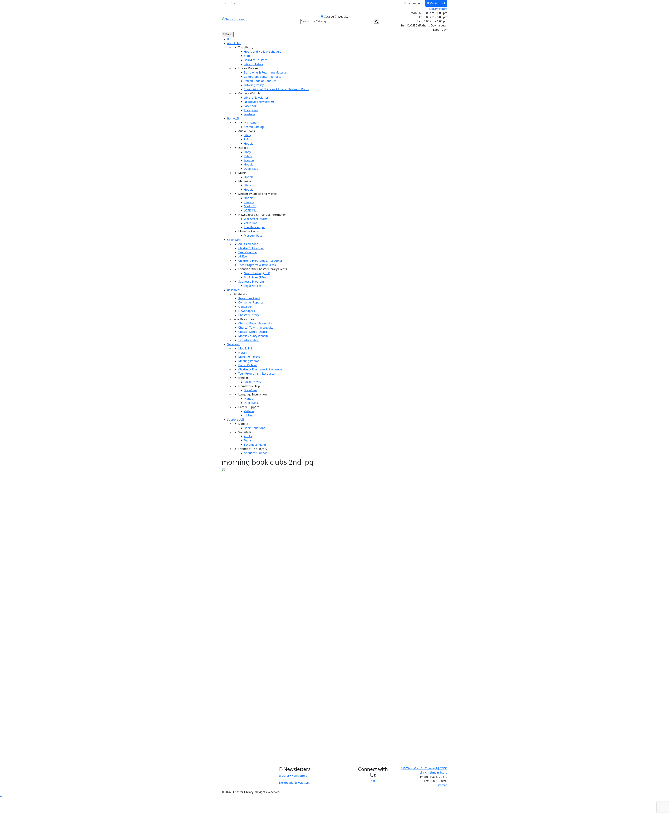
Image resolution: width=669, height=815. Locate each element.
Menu (228, 34)
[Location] (225, 3)
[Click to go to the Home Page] (233, 19)
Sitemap (442, 785)
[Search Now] (376, 21)
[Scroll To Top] (1, 796)
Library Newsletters (294, 776)
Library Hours (438, 9)
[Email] (232, 3)
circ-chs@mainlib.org (433, 772)
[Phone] (240, 3)
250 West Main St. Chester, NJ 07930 (424, 768)
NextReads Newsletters (294, 783)
